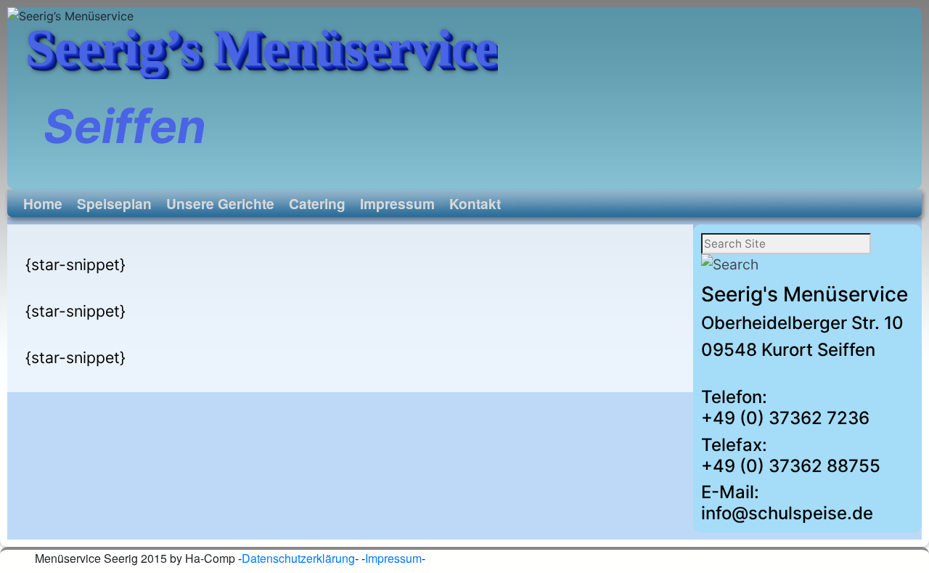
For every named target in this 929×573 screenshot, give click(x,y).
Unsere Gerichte (220, 203)
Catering (317, 203)
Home (42, 203)
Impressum (397, 203)
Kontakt (475, 203)
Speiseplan (114, 203)
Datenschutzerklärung (298, 558)
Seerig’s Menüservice (261, 48)
